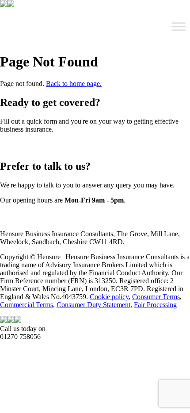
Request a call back (27, 217)
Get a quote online (25, 146)
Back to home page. (74, 83)
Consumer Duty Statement (93, 304)
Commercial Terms (26, 304)
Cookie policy (109, 296)
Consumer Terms (156, 296)
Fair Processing (155, 304)
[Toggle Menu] (178, 26)
